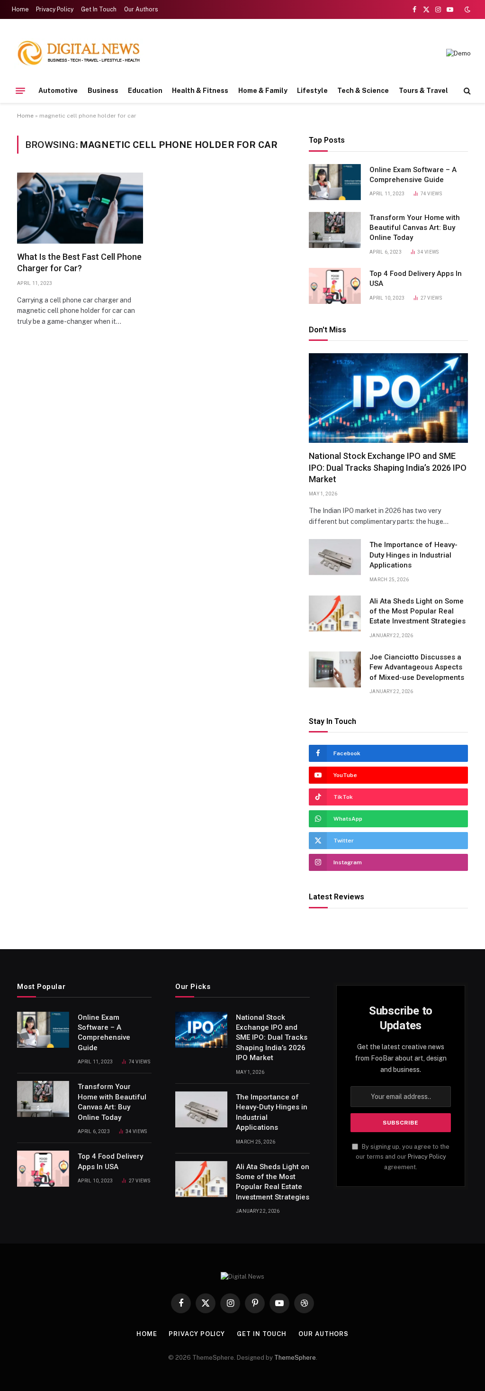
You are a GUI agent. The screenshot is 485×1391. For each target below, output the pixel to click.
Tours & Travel (423, 90)
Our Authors (141, 9)
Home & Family (262, 90)
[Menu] (20, 90)
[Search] (466, 90)
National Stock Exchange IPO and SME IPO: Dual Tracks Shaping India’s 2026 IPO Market (388, 467)
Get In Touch (99, 9)
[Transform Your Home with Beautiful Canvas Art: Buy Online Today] (335, 230)
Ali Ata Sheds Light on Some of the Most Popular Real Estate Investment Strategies (417, 611)
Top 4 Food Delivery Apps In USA (415, 278)
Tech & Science (363, 90)
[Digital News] (79, 53)
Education (145, 90)
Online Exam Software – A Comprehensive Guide (413, 174)
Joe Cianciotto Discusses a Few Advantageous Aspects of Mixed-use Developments (416, 667)
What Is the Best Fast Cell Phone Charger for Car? (79, 262)
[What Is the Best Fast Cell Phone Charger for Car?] (80, 208)
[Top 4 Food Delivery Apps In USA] (335, 286)
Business (103, 90)
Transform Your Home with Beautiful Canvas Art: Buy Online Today (414, 227)
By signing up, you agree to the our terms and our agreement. (402, 1157)
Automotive (58, 90)
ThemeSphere (295, 1357)
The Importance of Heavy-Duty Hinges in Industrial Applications (413, 554)
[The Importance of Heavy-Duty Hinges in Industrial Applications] (335, 557)
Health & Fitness (200, 90)
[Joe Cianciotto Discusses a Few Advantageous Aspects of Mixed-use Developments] (335, 669)
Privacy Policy (54, 9)
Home (20, 9)
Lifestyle (312, 90)
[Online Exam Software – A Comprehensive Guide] (335, 182)
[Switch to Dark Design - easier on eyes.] (466, 9)
